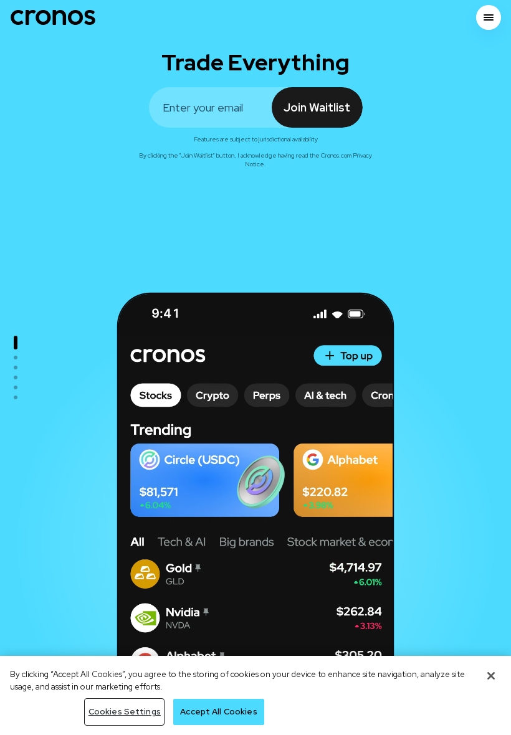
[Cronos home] (53, 17)
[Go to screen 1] (15, 342)
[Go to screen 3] (15, 367)
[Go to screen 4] (15, 377)
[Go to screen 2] (15, 357)
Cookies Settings (124, 711)
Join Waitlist (317, 107)
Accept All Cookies (218, 711)
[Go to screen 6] (15, 397)
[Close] (491, 676)
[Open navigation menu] (488, 17)
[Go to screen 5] (15, 387)
